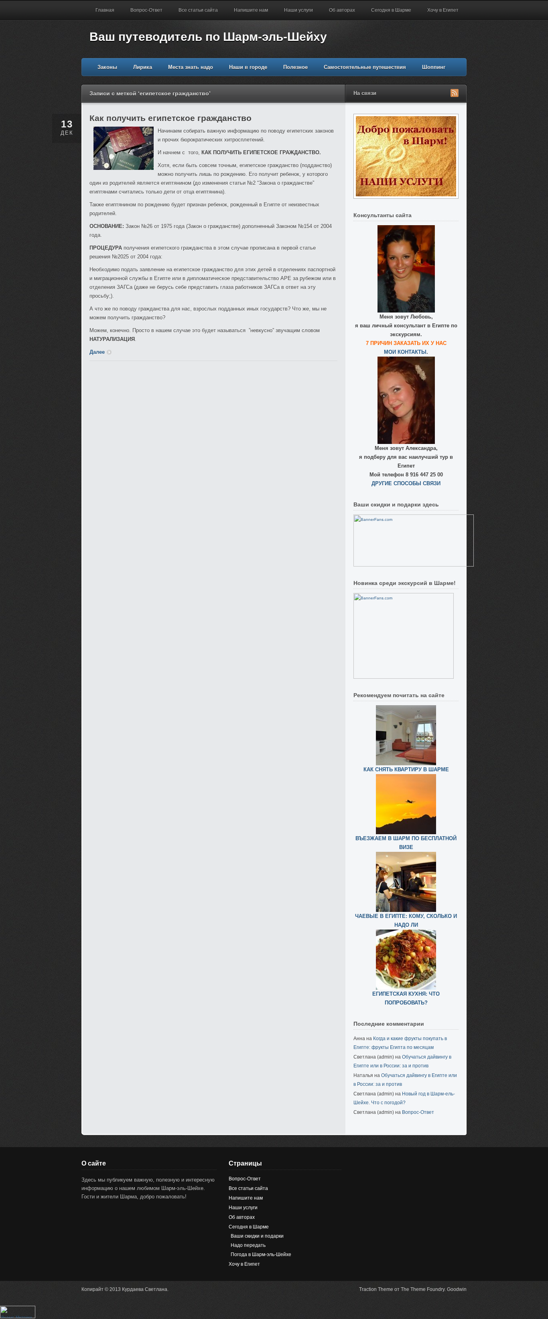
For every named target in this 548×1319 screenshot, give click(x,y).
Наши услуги (298, 10)
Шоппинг (433, 67)
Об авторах (342, 10)
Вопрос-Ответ (146, 10)
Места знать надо (190, 67)
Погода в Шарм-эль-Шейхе (261, 1254)
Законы (107, 67)
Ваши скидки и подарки (257, 1236)
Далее (97, 352)
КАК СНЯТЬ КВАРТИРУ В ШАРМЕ (406, 769)
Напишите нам (251, 10)
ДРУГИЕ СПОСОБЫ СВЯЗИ (405, 483)
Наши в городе (248, 67)
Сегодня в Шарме (391, 10)
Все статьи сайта (198, 10)
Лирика (142, 67)
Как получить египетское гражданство (170, 118)
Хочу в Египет (443, 10)
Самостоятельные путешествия (365, 67)
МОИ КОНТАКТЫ (405, 352)
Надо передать (248, 1245)
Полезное (295, 67)
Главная (104, 10)
